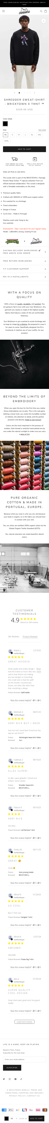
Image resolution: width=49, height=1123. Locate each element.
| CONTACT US (33, 1096)
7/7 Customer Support (16, 269)
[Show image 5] (29, 92)
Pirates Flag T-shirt (27, 959)
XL (32, 135)
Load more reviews (24, 1022)
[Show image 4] (27, 92)
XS (5, 135)
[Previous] (14, 92)
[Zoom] (43, 21)
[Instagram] (10, 1078)
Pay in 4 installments (16, 277)
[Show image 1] (19, 92)
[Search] (41, 11)
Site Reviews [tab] (13, 636)
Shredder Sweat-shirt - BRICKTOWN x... (26, 786)
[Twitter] (4, 1078)
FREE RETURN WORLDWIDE (17, 261)
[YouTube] (15, 1078)
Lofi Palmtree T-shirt (28, 830)
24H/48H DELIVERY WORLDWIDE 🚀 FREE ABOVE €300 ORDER (22, 251)
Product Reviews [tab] (30, 636)
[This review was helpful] (34, 700)
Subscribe (12, 1068)
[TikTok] (21, 1078)
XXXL (6, 141)
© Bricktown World (18, 1090)
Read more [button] (39, 670)
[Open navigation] (3, 11)
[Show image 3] (24, 92)
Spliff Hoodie (25, 692)
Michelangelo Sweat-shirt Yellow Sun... (30, 738)
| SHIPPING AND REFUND (30, 1093)
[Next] (34, 92)
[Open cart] (46, 11)
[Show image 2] (21, 92)
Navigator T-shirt (26, 917)
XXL (39, 135)
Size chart (42, 130)
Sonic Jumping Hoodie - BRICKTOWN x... (26, 873)
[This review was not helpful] (38, 700)
